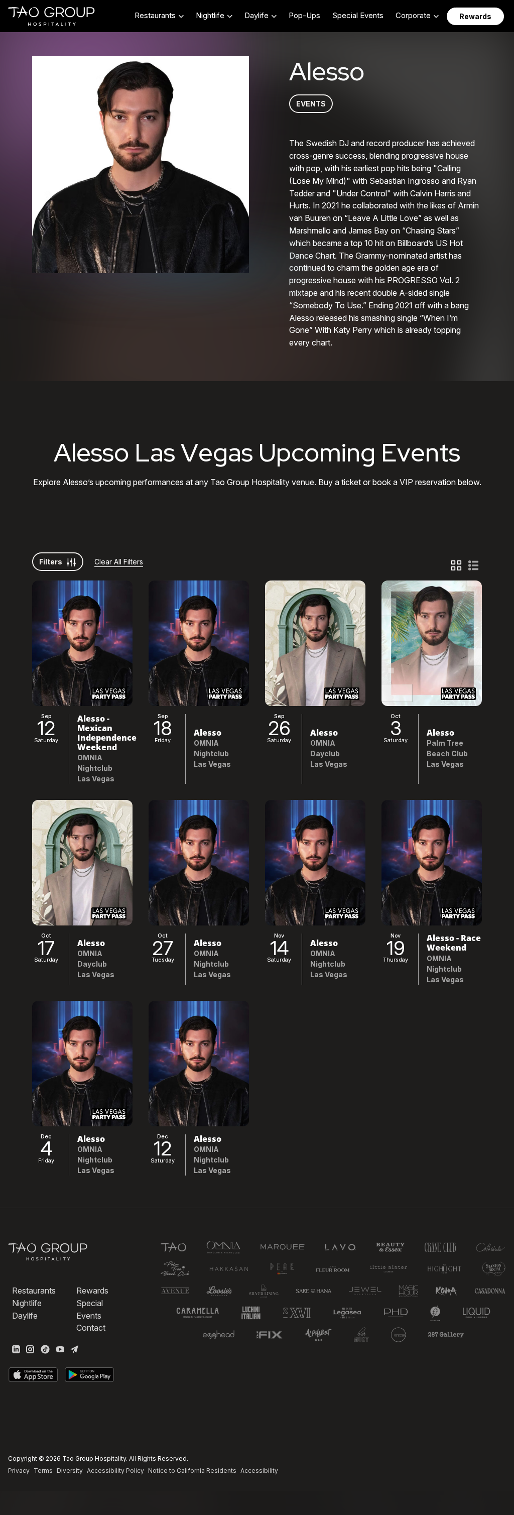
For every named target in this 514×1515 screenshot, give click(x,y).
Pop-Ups (304, 15)
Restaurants (34, 1291)
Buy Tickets (82, 643)
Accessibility (259, 1470)
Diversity (70, 1470)
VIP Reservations (82, 667)
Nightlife (27, 1303)
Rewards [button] (475, 16)
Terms (43, 1470)
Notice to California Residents (192, 1470)
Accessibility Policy (115, 1470)
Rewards (92, 1291)
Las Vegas (95, 778)
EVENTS (311, 103)
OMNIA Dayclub (325, 748)
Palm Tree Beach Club (447, 748)
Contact (90, 1328)
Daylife (25, 1316)
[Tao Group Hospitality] (52, 16)
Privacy (19, 1470)
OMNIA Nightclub (94, 762)
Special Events (357, 15)
